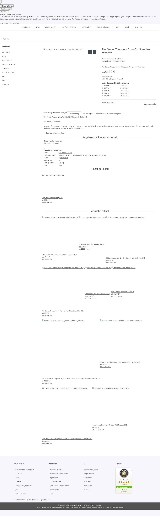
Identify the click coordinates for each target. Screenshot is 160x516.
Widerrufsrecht (55, 482)
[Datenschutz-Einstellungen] (1, 1)
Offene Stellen (20, 494)
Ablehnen (4, 12)
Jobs (17, 490)
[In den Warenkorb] (45, 46)
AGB (51, 494)
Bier (3, 76)
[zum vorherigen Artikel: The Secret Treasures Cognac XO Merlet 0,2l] (10, 39)
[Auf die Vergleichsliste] (90, 52)
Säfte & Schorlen (8, 72)
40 (59, 160)
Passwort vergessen (90, 470)
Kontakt (18, 482)
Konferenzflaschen (8, 64)
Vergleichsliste (88, 474)
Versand (120, 79)
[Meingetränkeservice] (16, 27)
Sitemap (86, 490)
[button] (20, 60)
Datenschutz (14, 23)
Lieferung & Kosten (56, 470)
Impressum (4, 23)
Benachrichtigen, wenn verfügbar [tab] (108, 114)
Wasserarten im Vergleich (24, 470)
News (17, 478)
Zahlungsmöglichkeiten (23, 486)
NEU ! (4, 56)
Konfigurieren (6, 9)
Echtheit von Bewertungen (59, 486)
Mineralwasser (7, 60)
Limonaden (6, 68)
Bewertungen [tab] (88, 114)
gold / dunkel (63, 158)
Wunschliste (87, 478)
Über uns (18, 474)
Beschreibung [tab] (74, 114)
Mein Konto (87, 486)
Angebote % (6, 52)
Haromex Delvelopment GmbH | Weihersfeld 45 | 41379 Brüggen (82, 155)
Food (3, 80)
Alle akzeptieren (7, 6)
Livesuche (87, 482)
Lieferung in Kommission (59, 474)
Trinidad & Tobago (65, 153)
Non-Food (5, 84)
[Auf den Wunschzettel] (94, 52)
